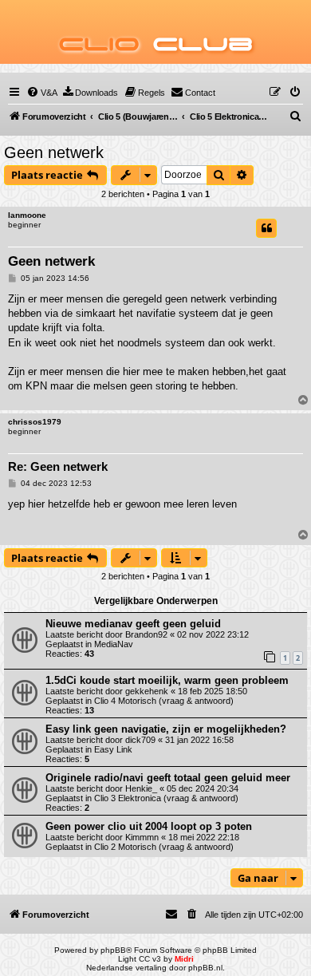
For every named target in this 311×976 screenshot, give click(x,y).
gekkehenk (146, 691)
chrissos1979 (34, 421)
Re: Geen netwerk (58, 466)
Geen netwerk (54, 152)
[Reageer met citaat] (266, 228)
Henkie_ (141, 788)
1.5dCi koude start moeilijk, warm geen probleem (167, 680)
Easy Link (113, 749)
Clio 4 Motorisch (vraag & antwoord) (164, 700)
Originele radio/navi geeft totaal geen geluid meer (167, 778)
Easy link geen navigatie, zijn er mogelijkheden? (165, 729)
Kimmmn (142, 837)
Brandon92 (146, 634)
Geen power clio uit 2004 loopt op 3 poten (148, 826)
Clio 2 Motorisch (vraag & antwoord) (164, 847)
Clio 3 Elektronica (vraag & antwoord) (166, 798)
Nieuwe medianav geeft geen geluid (133, 624)
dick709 (140, 740)
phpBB (113, 950)
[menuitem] (41, 92)
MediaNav (113, 644)
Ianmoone (27, 215)
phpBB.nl (205, 967)
